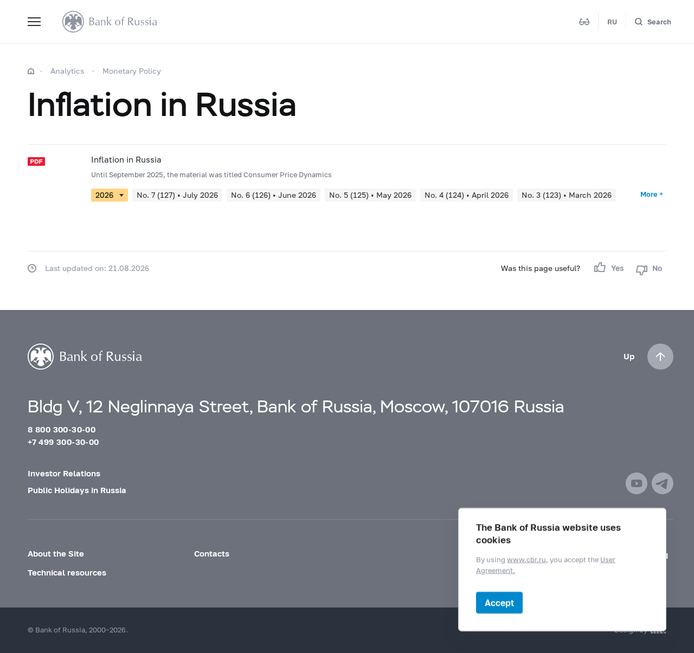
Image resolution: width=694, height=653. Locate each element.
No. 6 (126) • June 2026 (273, 194)
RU (612, 21)
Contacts (211, 553)
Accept (499, 602)
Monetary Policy (131, 70)
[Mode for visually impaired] (584, 21)
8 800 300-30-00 (61, 429)
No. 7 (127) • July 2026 (177, 194)
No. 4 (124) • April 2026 (467, 194)
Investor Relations (64, 473)
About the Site (56, 553)
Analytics (67, 70)
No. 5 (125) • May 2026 (370, 194)
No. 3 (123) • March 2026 (567, 194)
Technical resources (67, 572)
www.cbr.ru (526, 559)
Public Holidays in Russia (77, 490)
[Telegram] (662, 483)
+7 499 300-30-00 (63, 442)
